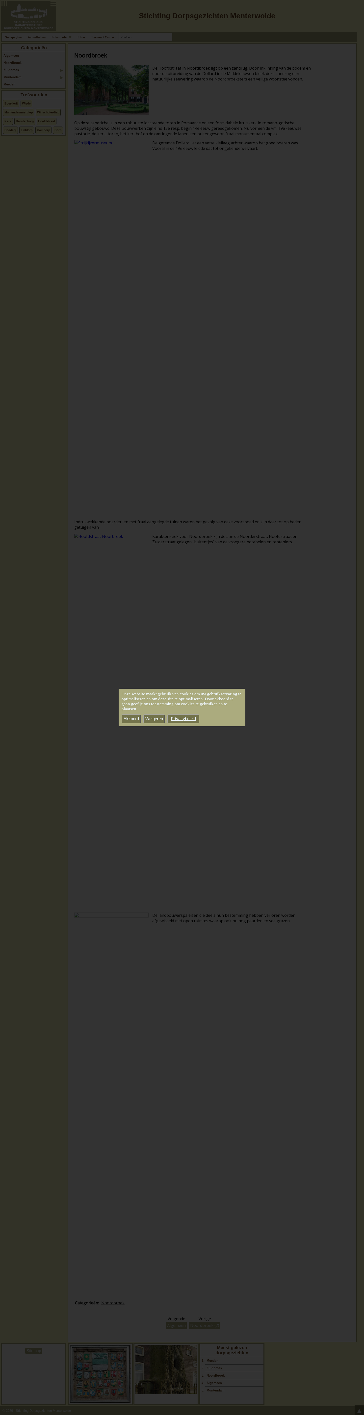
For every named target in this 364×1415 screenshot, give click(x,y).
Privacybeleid (183, 718)
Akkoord (131, 718)
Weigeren (154, 718)
